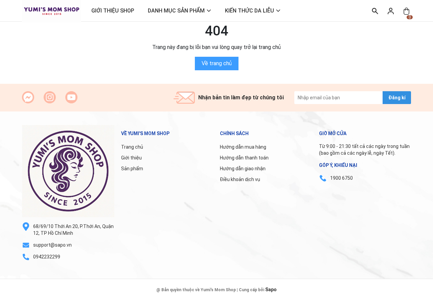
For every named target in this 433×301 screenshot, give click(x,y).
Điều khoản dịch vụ (240, 179)
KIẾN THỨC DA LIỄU (249, 10)
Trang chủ (132, 147)
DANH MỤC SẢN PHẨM (176, 10)
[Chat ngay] (28, 97)
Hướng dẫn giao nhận (243, 168)
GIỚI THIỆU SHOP (112, 10)
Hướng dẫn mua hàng (243, 147)
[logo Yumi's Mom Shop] (68, 171)
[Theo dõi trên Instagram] (50, 97)
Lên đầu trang (410, 297)
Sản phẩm (132, 168)
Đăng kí (397, 97)
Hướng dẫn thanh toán (244, 157)
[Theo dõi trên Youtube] (71, 97)
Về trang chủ (217, 63)
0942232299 (46, 256)
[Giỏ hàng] (406, 10)
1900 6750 (341, 178)
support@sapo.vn (52, 245)
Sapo (271, 289)
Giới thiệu (131, 157)
